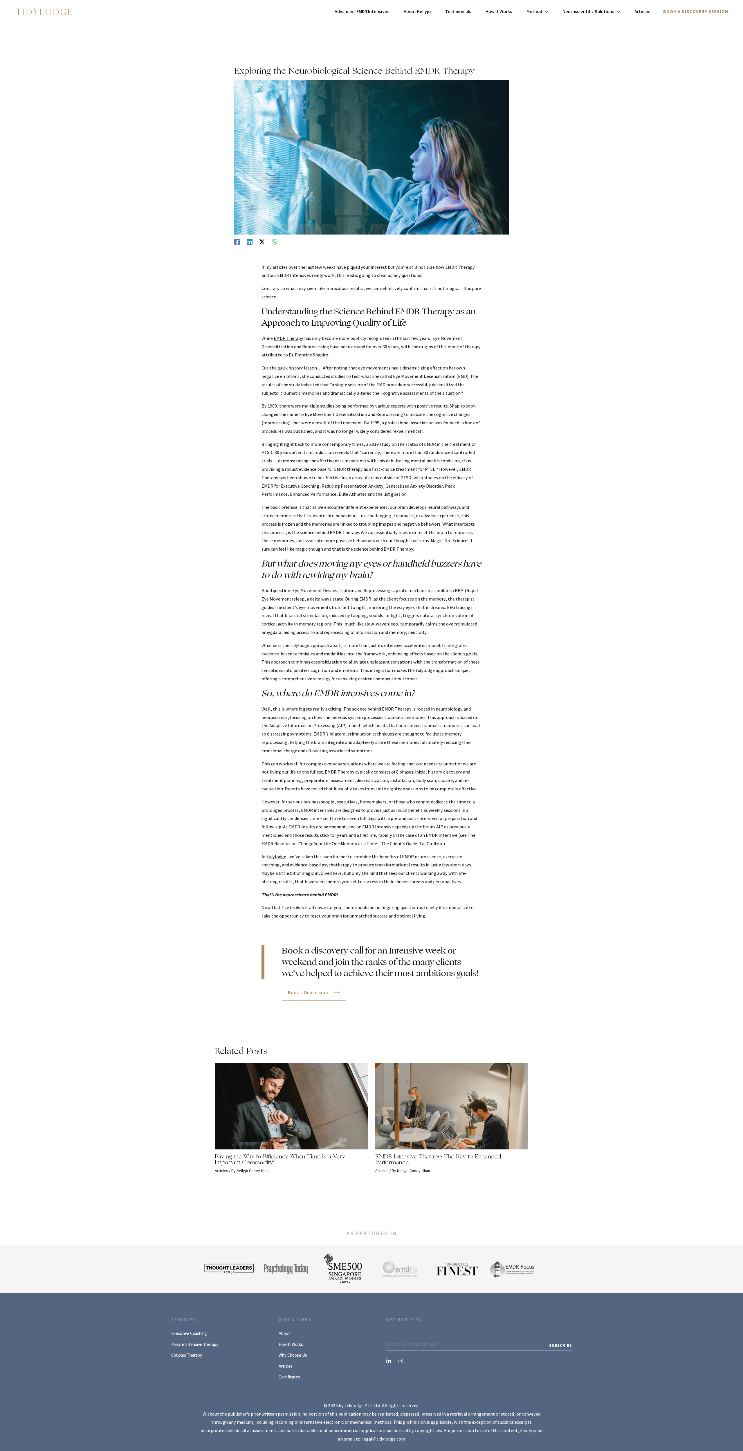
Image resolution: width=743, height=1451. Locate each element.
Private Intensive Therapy (194, 1344)
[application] (545, 11)
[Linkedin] (250, 241)
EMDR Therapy (288, 338)
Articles (221, 1170)
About (284, 1333)
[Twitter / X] (262, 241)
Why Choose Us (293, 1355)
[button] (695, 11)
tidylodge (276, 857)
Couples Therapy (186, 1355)
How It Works (291, 1344)
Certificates (289, 1377)
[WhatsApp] (274, 241)
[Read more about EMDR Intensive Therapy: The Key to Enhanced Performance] (452, 1106)
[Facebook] (237, 241)
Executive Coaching (189, 1333)
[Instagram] (400, 1361)
